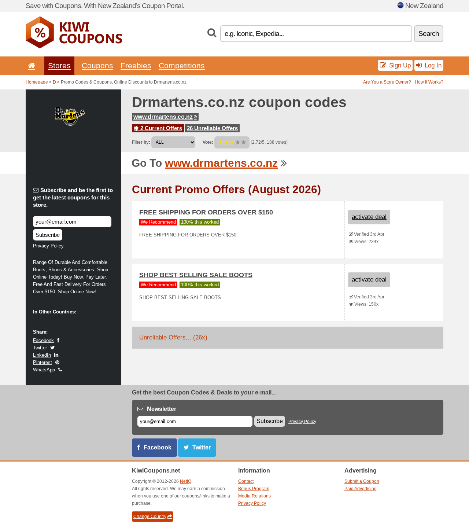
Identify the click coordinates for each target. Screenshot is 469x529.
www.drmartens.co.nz (163, 117)
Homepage (37, 82)
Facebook (43, 340)
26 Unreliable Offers (212, 128)
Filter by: (141, 142)
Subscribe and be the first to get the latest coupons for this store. (73, 197)
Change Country (149, 516)
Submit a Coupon (361, 481)
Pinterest (42, 362)
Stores (59, 65)
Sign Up (399, 65)
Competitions (182, 65)
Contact (246, 481)
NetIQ (185, 481)
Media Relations (254, 496)
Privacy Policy (48, 246)
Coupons (97, 65)
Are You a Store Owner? (387, 82)
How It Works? (429, 82)
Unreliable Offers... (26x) (173, 337)
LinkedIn (42, 355)
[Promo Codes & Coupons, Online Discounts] (74, 46)
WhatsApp (44, 369)
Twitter (40, 347)
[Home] (30, 65)
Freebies (136, 65)
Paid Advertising (360, 488)
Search (428, 33)
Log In (432, 65)
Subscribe (48, 235)
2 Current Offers (160, 128)
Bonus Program (253, 488)
